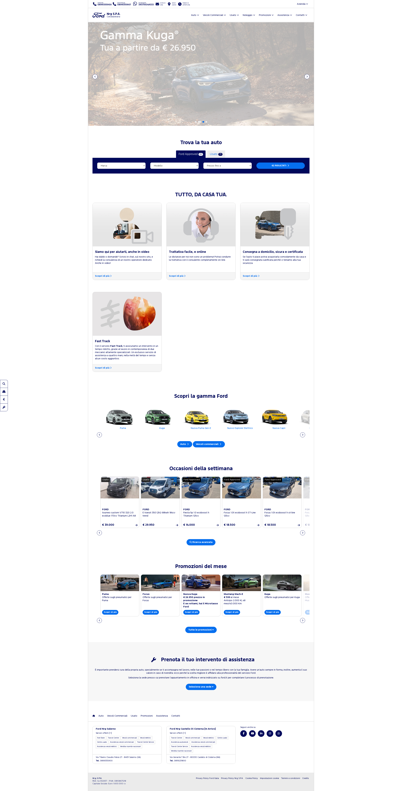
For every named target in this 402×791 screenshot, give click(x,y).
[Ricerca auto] (4, 384)
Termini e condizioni (290, 778)
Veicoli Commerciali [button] (213, 15)
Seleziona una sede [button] (200, 687)
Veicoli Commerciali (117, 716)
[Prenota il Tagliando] (4, 407)
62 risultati (279, 166)
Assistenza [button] (283, 15)
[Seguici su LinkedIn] (261, 733)
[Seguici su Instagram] (270, 733)
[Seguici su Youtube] (252, 733)
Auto (183, 444)
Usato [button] (233, 15)
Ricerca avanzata (202, 542)
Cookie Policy (251, 778)
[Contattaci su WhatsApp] (278, 733)
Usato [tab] (215, 154)
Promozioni (147, 716)
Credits (305, 778)
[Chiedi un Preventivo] (4, 399)
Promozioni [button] (265, 15)
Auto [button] (193, 15)
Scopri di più (102, 276)
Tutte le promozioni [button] (200, 630)
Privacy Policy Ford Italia (207, 778)
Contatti (175, 716)
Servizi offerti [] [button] (104, 733)
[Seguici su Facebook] (243, 733)
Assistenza (162, 716)
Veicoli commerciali (207, 444)
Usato (134, 716)
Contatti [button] (300, 15)
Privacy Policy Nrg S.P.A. (232, 778)
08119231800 (178, 761)
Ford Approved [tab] (190, 154)
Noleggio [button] (247, 15)
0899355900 (104, 761)
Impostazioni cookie (269, 778)
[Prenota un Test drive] (4, 392)
